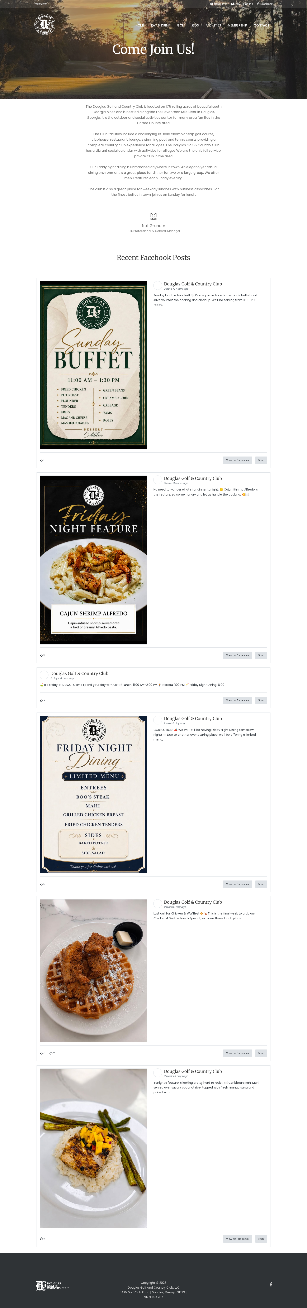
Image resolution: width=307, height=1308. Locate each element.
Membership (237, 25)
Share (261, 460)
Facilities (213, 25)
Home (140, 25)
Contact (261, 25)
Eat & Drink (160, 25)
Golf (181, 25)
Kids (195, 25)
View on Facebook (237, 460)
